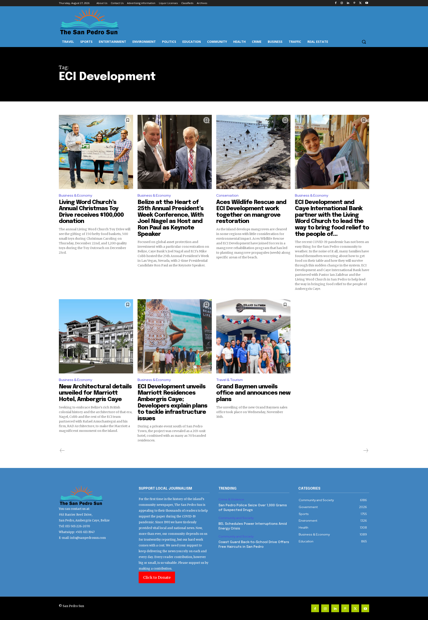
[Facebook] (335, 3)
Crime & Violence (231, 499)
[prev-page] (62, 450)
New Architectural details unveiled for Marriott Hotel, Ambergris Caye (95, 393)
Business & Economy (75, 195)
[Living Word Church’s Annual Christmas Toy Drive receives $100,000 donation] (96, 152)
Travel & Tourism (229, 379)
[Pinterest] (354, 3)
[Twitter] (360, 3)
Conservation (227, 195)
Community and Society (235, 518)
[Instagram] (341, 3)
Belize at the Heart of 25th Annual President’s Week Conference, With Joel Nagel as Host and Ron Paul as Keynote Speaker (171, 218)
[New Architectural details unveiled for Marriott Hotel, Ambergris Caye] (96, 336)
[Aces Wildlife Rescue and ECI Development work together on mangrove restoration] (253, 152)
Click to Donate (157, 577)
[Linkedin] (348, 3)
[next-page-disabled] (365, 450)
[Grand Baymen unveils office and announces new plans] (253, 336)
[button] (363, 41)
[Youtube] (366, 3)
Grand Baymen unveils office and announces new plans (253, 393)
